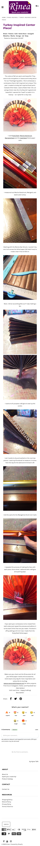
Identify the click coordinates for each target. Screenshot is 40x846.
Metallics (6, 36)
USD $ (6, 824)
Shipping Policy (7, 799)
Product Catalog (7, 779)
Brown (5, 33)
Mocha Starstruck (26, 135)
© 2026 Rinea (6, 844)
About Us (5, 774)
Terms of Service (7, 806)
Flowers (11, 33)
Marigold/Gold (9, 138)
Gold (16, 33)
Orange (18, 36)
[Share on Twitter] (15, 699)
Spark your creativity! (9, 776)
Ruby (26, 36)
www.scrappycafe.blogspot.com (14, 683)
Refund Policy (6, 802)
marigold (30, 33)
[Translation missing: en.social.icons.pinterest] (20, 699)
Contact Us (5, 789)
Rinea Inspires (12, 17)
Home (4, 17)
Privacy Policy (6, 804)
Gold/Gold (23, 138)
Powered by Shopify (17, 844)
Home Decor (22, 33)
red (23, 36)
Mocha (12, 36)
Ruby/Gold (15, 135)
